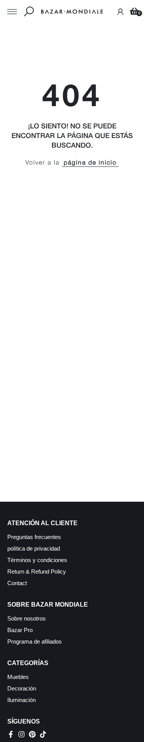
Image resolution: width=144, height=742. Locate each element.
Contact (17, 583)
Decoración (21, 688)
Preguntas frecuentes (34, 537)
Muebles (18, 677)
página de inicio (90, 163)
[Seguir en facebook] (10, 734)
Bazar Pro (20, 630)
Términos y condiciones (37, 560)
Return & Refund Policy (36, 571)
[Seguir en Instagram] (21, 734)
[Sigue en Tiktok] (43, 734)
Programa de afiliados (34, 641)
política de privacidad (33, 548)
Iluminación (21, 700)
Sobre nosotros (26, 618)
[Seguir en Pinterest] (32, 734)
